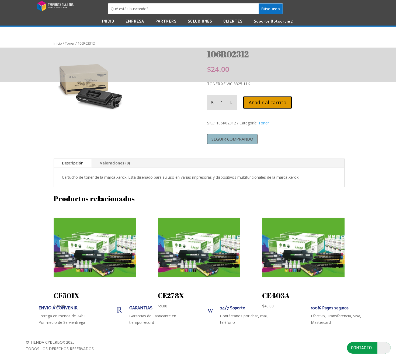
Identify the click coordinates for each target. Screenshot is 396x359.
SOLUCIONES (200, 21)
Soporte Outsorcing (273, 21)
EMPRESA (135, 21)
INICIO (108, 21)
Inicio (58, 43)
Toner (70, 43)
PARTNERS (165, 21)
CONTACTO (361, 347)
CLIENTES (232, 21)
